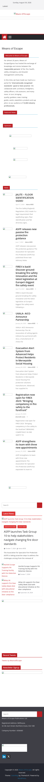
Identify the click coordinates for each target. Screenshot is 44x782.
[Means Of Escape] (4, 37)
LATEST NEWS (22, 527)
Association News (10, 527)
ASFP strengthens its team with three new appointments (26, 444)
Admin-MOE (30, 204)
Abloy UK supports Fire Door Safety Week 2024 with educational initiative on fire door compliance (29, 585)
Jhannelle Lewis (20, 417)
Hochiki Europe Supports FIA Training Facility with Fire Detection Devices (29, 568)
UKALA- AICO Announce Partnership (23, 316)
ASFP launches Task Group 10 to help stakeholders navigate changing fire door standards (21, 538)
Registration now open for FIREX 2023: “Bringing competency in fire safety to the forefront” (26, 402)
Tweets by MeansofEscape (12, 660)
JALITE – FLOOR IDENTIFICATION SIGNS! (25, 197)
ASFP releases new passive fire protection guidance (26, 234)
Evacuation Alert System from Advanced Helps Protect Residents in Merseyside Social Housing (25, 355)
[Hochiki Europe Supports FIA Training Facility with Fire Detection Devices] (9, 570)
